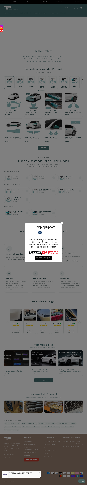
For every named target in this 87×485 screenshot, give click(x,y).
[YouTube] (1, 30)
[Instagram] (1, 27)
